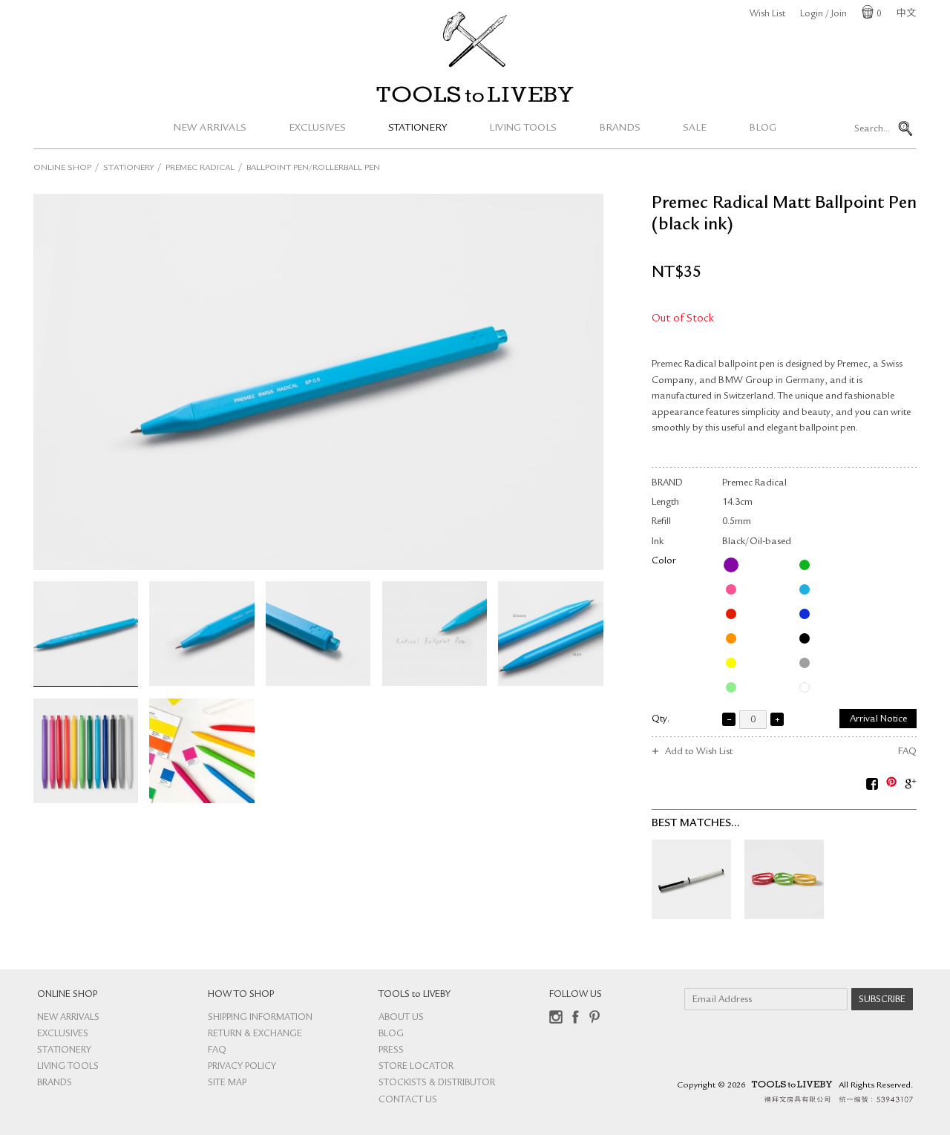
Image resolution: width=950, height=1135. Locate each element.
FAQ (907, 752)
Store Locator (416, 1067)
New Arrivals (210, 128)
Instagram (556, 1017)
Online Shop (62, 168)
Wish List (767, 14)
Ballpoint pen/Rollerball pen (313, 168)
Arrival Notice (878, 719)
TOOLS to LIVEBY (475, 94)
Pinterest (594, 1017)
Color (664, 561)
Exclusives (317, 128)
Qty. (660, 719)
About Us (401, 1018)
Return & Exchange (255, 1034)
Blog (762, 128)
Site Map (227, 1083)
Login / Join (823, 14)
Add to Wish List (699, 752)
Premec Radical (200, 168)
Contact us (408, 1100)
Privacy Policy (242, 1067)
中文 (906, 14)
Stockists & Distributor (437, 1083)
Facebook (575, 1017)
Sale (695, 128)
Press (391, 1051)
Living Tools (523, 128)
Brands (620, 128)
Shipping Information (260, 1018)
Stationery (417, 128)
